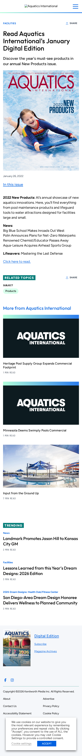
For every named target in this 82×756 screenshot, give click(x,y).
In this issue (13, 184)
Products (10, 291)
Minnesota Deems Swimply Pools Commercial (34, 430)
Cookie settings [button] (21, 743)
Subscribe (40, 644)
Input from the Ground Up (21, 493)
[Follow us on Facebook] (5, 680)
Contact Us (10, 706)
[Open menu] (75, 6)
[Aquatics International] (41, 6)
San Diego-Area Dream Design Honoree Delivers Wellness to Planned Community (40, 600)
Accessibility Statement (17, 713)
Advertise (48, 698)
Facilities (9, 23)
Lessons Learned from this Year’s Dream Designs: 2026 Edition (40, 570)
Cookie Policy (51, 713)
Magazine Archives (45, 651)
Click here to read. (17, 261)
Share (73, 23)
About (6, 698)
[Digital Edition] (17, 664)
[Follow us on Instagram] (12, 680)
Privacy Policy (51, 706)
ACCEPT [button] (46, 743)
